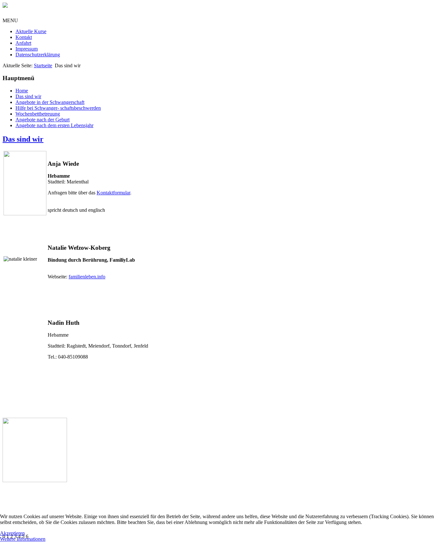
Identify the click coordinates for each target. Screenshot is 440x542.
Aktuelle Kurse (30, 31)
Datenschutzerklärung (37, 54)
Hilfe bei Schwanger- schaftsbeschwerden (58, 108)
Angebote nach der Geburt (42, 119)
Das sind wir (28, 96)
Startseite (43, 65)
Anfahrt (23, 43)
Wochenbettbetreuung (37, 114)
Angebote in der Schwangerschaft (49, 102)
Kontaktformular (113, 192)
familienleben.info (87, 276)
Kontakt (23, 37)
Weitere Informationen (22, 539)
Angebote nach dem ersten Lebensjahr (54, 125)
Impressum (26, 48)
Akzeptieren (12, 533)
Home (21, 90)
